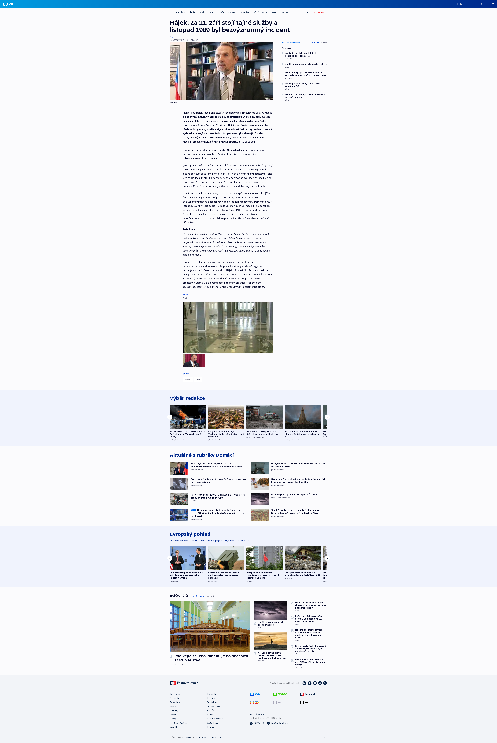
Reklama (211, 698)
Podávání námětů (215, 718)
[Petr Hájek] (221, 71)
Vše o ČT (173, 727)
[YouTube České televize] (315, 683)
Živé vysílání (175, 698)
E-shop (173, 718)
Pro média (211, 694)
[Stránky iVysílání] (307, 694)
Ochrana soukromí (202, 737)
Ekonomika (244, 12)
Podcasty (285, 12)
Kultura (273, 12)
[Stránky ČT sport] (280, 694)
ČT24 (172, 37)
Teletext (173, 706)
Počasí (256, 12)
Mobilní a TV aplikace (179, 723)
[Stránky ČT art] (278, 702)
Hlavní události (178, 12)
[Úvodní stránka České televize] (184, 683)
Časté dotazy (213, 723)
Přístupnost (217, 737)
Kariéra (210, 714)
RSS (325, 737)
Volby (202, 12)
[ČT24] (8, 4)
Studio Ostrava (213, 706)
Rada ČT (210, 710)
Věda (264, 12)
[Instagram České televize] (304, 683)
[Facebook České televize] (310, 683)
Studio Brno (212, 702)
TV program (175, 694)
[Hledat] (481, 4)
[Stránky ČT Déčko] (254, 702)
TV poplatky (175, 702)
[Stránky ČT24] (255, 694)
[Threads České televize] (325, 683)
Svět (222, 12)
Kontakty (211, 727)
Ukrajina (193, 12)
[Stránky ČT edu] (304, 702)
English (189, 737)
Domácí (212, 12)
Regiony (231, 12)
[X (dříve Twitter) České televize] (320, 683)
